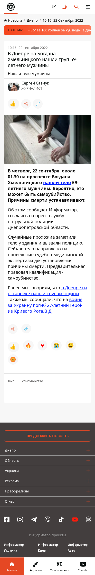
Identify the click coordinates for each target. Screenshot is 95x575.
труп (11, 381)
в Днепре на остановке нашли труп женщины (47, 290)
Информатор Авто (78, 548)
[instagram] (20, 519)
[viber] (47, 519)
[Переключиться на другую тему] (65, 7)
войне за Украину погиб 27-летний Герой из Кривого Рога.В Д (45, 305)
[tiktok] (61, 519)
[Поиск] (76, 7)
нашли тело (57, 182)
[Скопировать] (38, 104)
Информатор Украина (14, 548)
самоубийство (32, 381)
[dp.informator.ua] (11, 7)
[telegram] (34, 519)
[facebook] (7, 519)
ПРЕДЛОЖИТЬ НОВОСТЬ (48, 436)
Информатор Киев (48, 548)
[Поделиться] (26, 104)
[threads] (88, 519)
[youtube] (75, 519)
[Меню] (88, 7)
